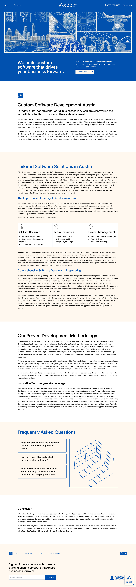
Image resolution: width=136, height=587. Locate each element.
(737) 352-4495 (113, 5)
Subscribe (50, 577)
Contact (40, 553)
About (7, 5)
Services (17, 5)
